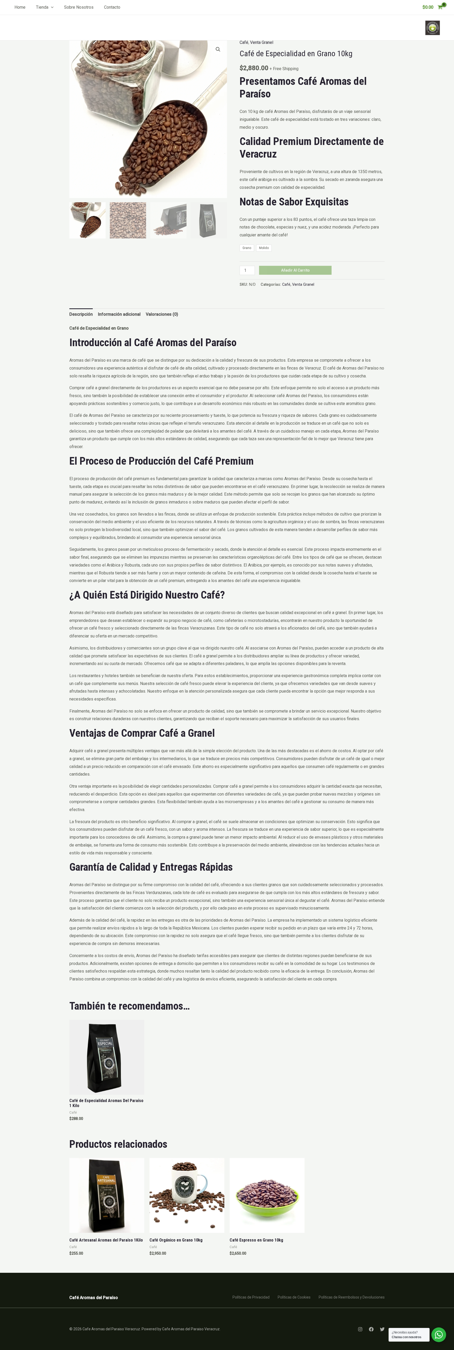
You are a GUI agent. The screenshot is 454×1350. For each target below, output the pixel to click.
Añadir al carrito (295, 270)
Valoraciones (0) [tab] (162, 314)
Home (19, 7)
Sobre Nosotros (79, 7)
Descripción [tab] (81, 314)
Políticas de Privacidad (251, 1297)
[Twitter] (382, 1329)
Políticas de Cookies (294, 1297)
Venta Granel (261, 42)
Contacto (112, 7)
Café (244, 42)
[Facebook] (371, 1329)
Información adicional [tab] (119, 314)
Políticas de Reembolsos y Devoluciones (352, 1297)
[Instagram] (360, 1329)
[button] (51, 7)
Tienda (42, 7)
